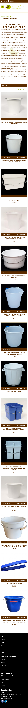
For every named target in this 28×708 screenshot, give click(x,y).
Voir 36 (13, 89)
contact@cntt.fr (8, 698)
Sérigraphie (3, 645)
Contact (3, 652)
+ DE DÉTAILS (7, 119)
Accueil (3, 16)
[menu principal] (2, 7)
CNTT (2, 642)
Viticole (3, 662)
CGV (2, 682)
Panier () (9, 1)
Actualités (3, 649)
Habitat (3, 669)
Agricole (3, 659)
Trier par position (21, 89)
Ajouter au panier (20, 119)
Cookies (3, 685)
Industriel (8, 16)
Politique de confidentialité (7, 675)
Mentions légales (5, 679)
